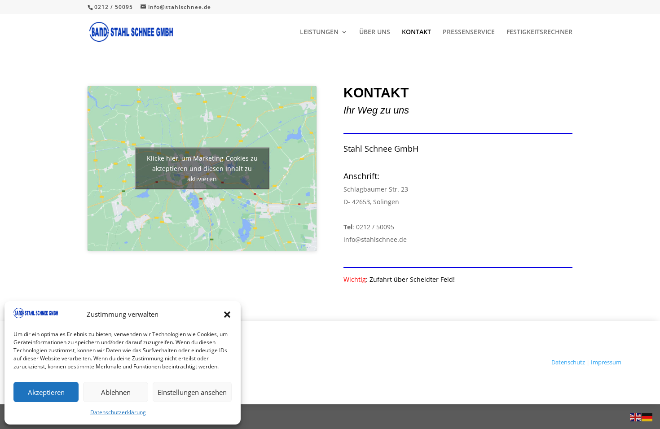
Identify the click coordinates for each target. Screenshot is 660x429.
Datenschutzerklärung (118, 412)
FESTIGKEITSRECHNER (539, 32)
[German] (647, 416)
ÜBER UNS (374, 32)
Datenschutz (568, 362)
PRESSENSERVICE (469, 32)
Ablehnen (116, 392)
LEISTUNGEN (319, 32)
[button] (227, 314)
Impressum (606, 362)
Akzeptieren (46, 392)
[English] (636, 416)
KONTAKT (416, 32)
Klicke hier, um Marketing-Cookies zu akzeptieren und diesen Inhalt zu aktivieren (202, 168)
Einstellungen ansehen (192, 392)
